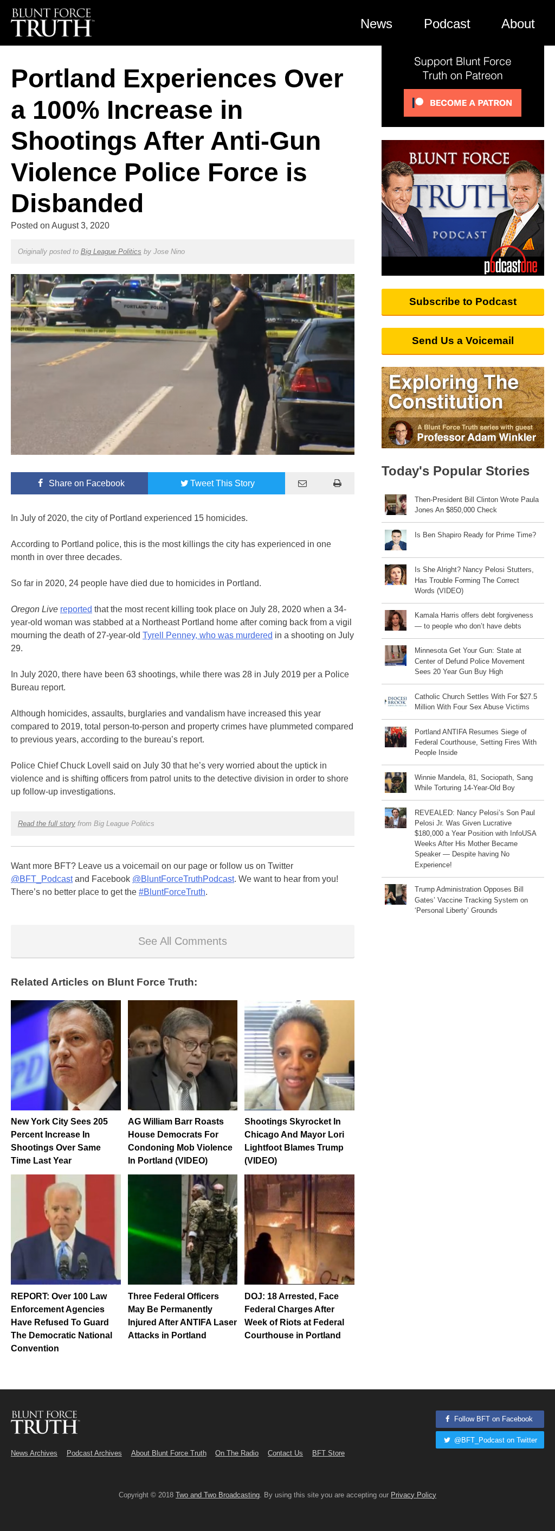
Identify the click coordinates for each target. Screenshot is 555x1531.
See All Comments (182, 941)
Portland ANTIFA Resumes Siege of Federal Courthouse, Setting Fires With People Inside (476, 742)
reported (76, 609)
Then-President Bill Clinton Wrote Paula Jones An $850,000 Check (477, 504)
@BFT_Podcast (42, 879)
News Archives (34, 1453)
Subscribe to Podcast (463, 301)
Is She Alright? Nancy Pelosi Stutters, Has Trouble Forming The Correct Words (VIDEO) (474, 580)
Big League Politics (111, 251)
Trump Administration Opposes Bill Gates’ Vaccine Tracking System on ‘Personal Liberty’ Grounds (471, 899)
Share (86, 483)
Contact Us (285, 1453)
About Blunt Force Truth (168, 1453)
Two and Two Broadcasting (218, 1495)
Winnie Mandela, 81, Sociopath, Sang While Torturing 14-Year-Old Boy (474, 782)
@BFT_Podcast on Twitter (494, 1440)
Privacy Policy (413, 1495)
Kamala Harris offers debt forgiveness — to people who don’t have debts (474, 620)
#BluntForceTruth (172, 892)
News (376, 23)
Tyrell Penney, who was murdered (208, 635)
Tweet (222, 483)
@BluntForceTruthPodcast (183, 879)
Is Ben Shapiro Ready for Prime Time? (475, 535)
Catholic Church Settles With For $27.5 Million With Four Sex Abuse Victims (476, 702)
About (518, 23)
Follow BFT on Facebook (492, 1419)
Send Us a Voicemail (463, 340)
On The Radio (237, 1453)
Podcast (447, 23)
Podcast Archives (94, 1453)
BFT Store (328, 1453)
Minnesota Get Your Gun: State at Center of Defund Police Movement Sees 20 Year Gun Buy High (470, 660)
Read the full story (46, 824)
